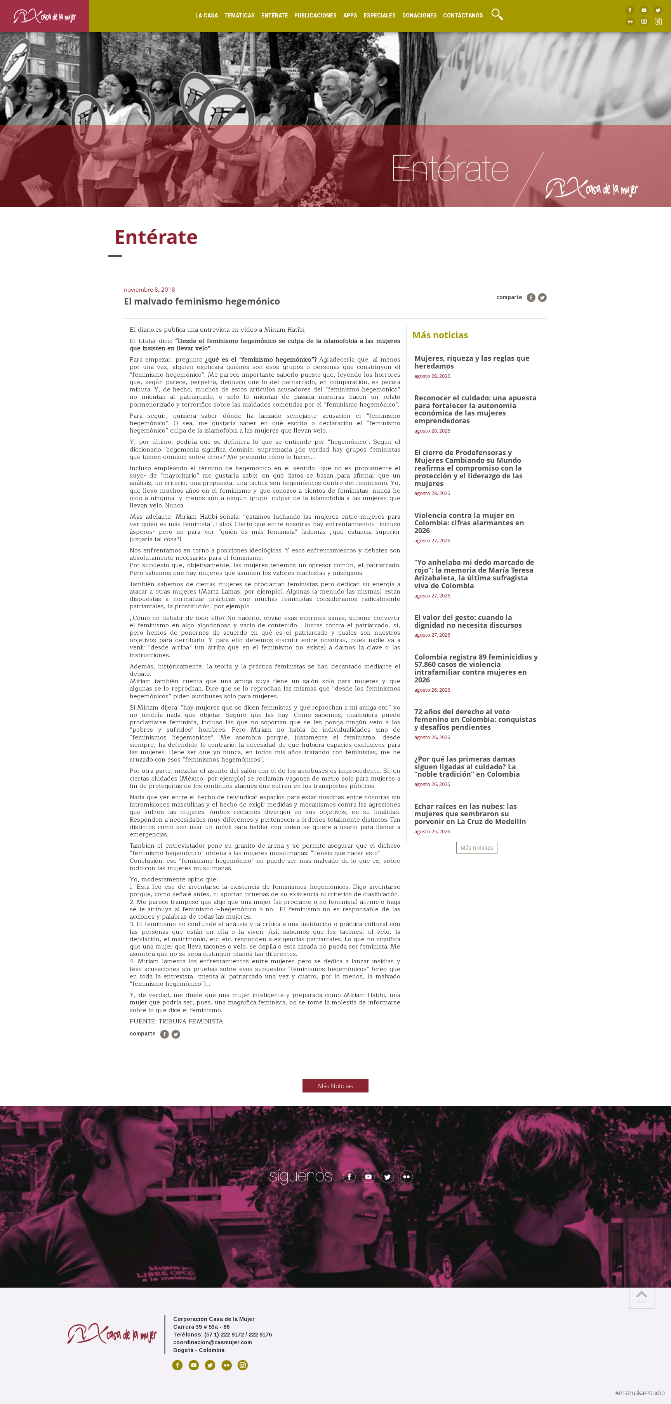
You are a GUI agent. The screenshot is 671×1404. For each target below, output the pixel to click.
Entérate (274, 15)
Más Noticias (335, 1086)
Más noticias (477, 847)
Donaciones (419, 15)
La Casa (206, 15)
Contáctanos (463, 15)
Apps (350, 15)
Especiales (380, 15)
